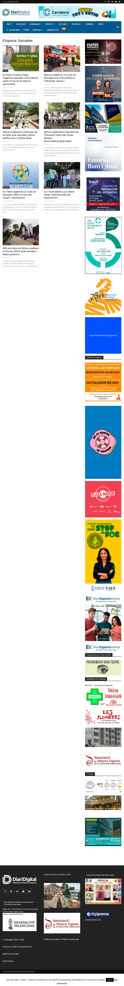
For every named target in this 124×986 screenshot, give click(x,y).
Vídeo (100, 24)
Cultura (62, 24)
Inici (9, 24)
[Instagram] (108, 1)
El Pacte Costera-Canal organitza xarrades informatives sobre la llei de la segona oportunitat (20, 79)
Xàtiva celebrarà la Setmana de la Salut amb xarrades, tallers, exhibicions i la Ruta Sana (20, 135)
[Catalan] (65, 30)
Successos (21, 24)
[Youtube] (119, 1)
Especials (37, 30)
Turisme (89, 24)
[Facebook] (105, 1)
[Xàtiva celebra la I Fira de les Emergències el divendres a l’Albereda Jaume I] (62, 58)
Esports (49, 24)
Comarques (34, 24)
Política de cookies (52, 939)
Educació (47, 128)
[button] (118, 27)
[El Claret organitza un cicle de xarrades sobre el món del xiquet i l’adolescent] (21, 175)
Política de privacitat (70, 939)
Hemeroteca (52, 30)
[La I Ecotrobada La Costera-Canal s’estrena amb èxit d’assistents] (62, 175)
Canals (5, 71)
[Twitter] (116, 1)
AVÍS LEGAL (8, 961)
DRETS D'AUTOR (11, 954)
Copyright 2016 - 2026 (14, 940)
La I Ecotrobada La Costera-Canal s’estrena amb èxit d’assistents (59, 194)
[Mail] (112, 1)
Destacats (48, 71)
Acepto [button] (109, 980)
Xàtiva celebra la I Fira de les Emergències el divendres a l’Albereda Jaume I (60, 77)
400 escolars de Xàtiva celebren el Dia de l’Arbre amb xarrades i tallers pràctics (21, 251)
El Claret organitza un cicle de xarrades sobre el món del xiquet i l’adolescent (19, 194)
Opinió (26, 30)
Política (76, 24)
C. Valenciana (13, 30)
